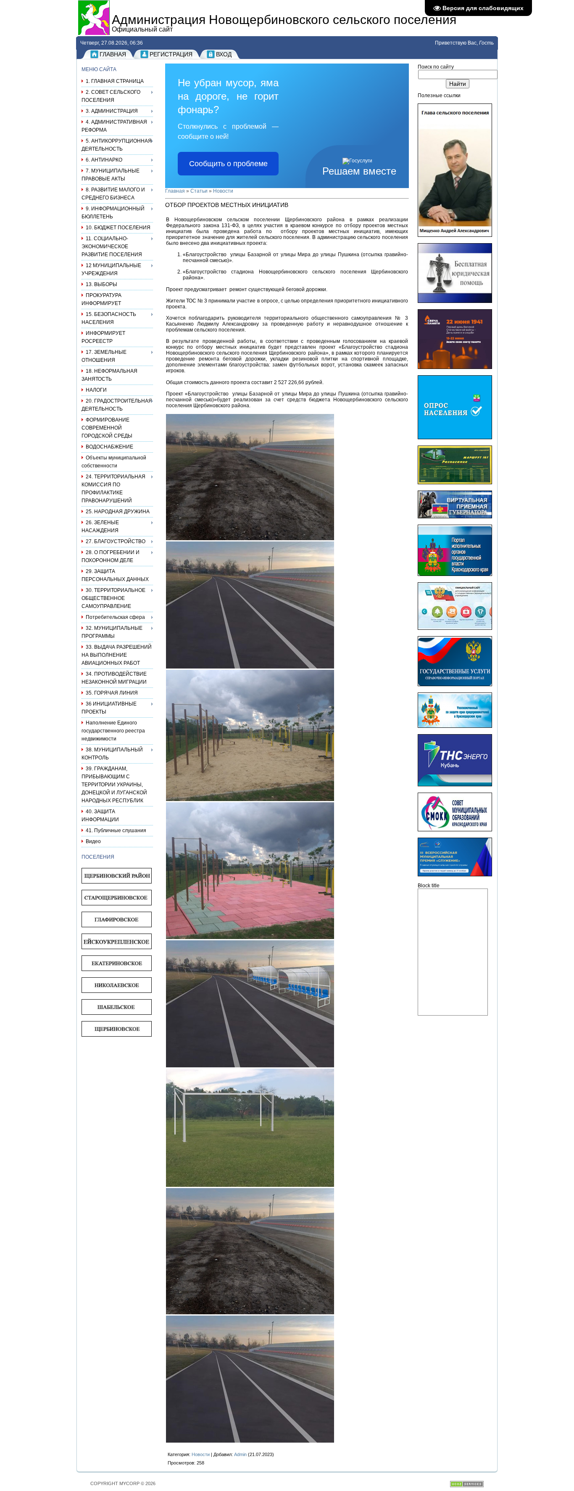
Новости (223, 191)
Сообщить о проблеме (228, 163)
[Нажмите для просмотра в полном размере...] (250, 538)
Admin (240, 1454)
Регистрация (171, 54)
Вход (224, 54)
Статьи (199, 191)
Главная (113, 54)
